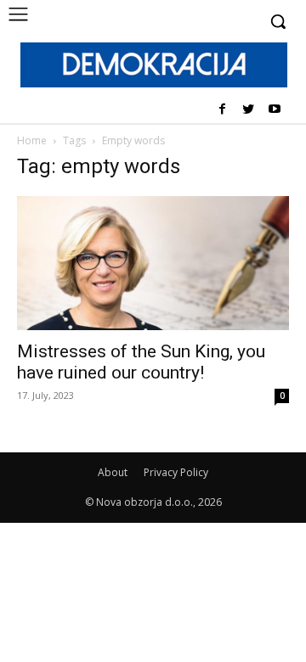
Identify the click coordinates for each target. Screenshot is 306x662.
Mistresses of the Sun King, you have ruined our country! (141, 362)
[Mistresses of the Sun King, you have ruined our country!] (153, 263)
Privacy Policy (176, 472)
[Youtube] (274, 110)
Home (32, 140)
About (113, 472)
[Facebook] (222, 110)
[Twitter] (248, 110)
